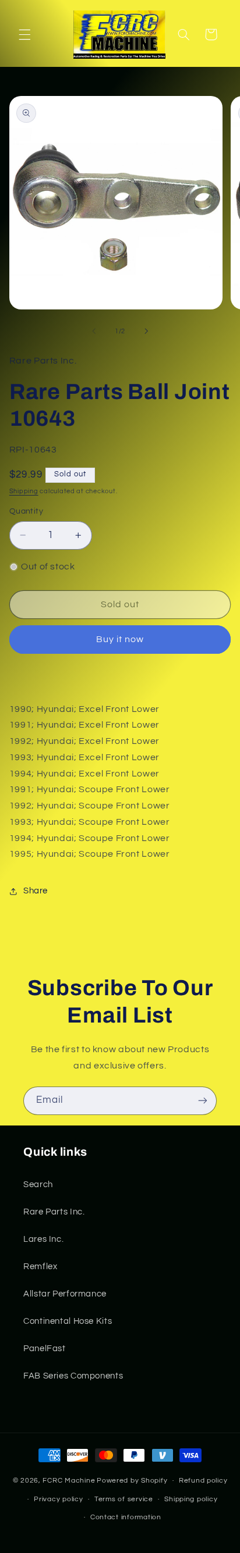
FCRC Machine (69, 1480)
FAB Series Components (73, 1376)
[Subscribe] (202, 1101)
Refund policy (203, 1480)
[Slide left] (94, 331)
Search (38, 1184)
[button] (24, 34)
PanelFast (44, 1348)
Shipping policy (190, 1499)
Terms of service (123, 1499)
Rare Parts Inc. (53, 1212)
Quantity (26, 511)
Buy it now (120, 639)
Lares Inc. (43, 1239)
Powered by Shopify (132, 1480)
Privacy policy (58, 1499)
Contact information (125, 1517)
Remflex (40, 1266)
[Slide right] (146, 331)
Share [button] (35, 890)
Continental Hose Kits (67, 1321)
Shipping (23, 491)
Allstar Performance (65, 1294)
